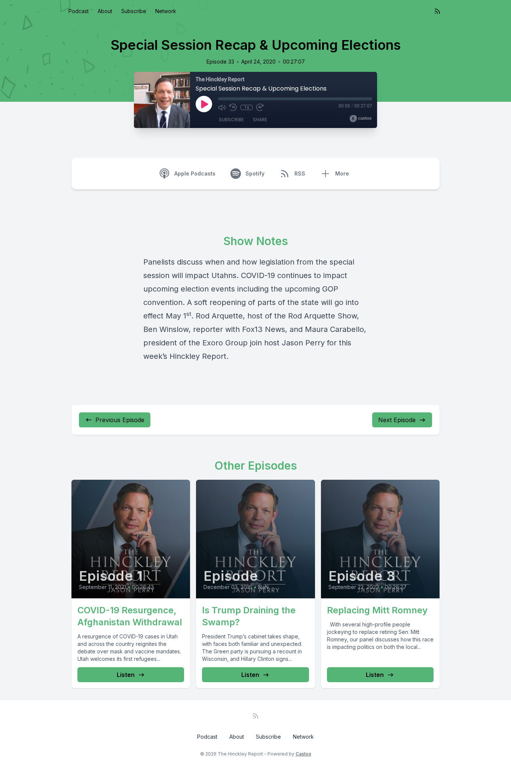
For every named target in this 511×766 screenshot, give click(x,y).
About (105, 11)
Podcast (78, 11)
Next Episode (397, 420)
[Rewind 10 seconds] (233, 107)
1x (246, 107)
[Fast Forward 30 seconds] (260, 107)
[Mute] (222, 107)
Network (165, 11)
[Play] (204, 104)
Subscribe (133, 11)
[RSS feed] (437, 11)
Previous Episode (119, 420)
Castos (303, 754)
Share (260, 119)
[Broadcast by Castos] (360, 118)
